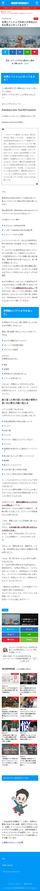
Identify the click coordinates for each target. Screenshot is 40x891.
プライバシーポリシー (11, 872)
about (6, 610)
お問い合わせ (7, 865)
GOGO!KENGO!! (20, 3)
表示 (26, 63)
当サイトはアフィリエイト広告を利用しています (21, 8)
